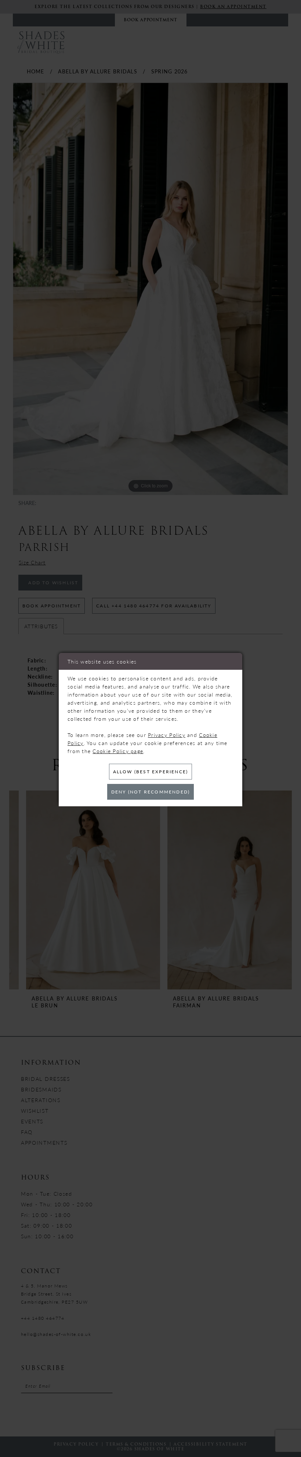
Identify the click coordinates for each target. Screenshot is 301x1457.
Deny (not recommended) (150, 792)
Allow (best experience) (150, 772)
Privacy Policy (166, 734)
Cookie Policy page (118, 751)
